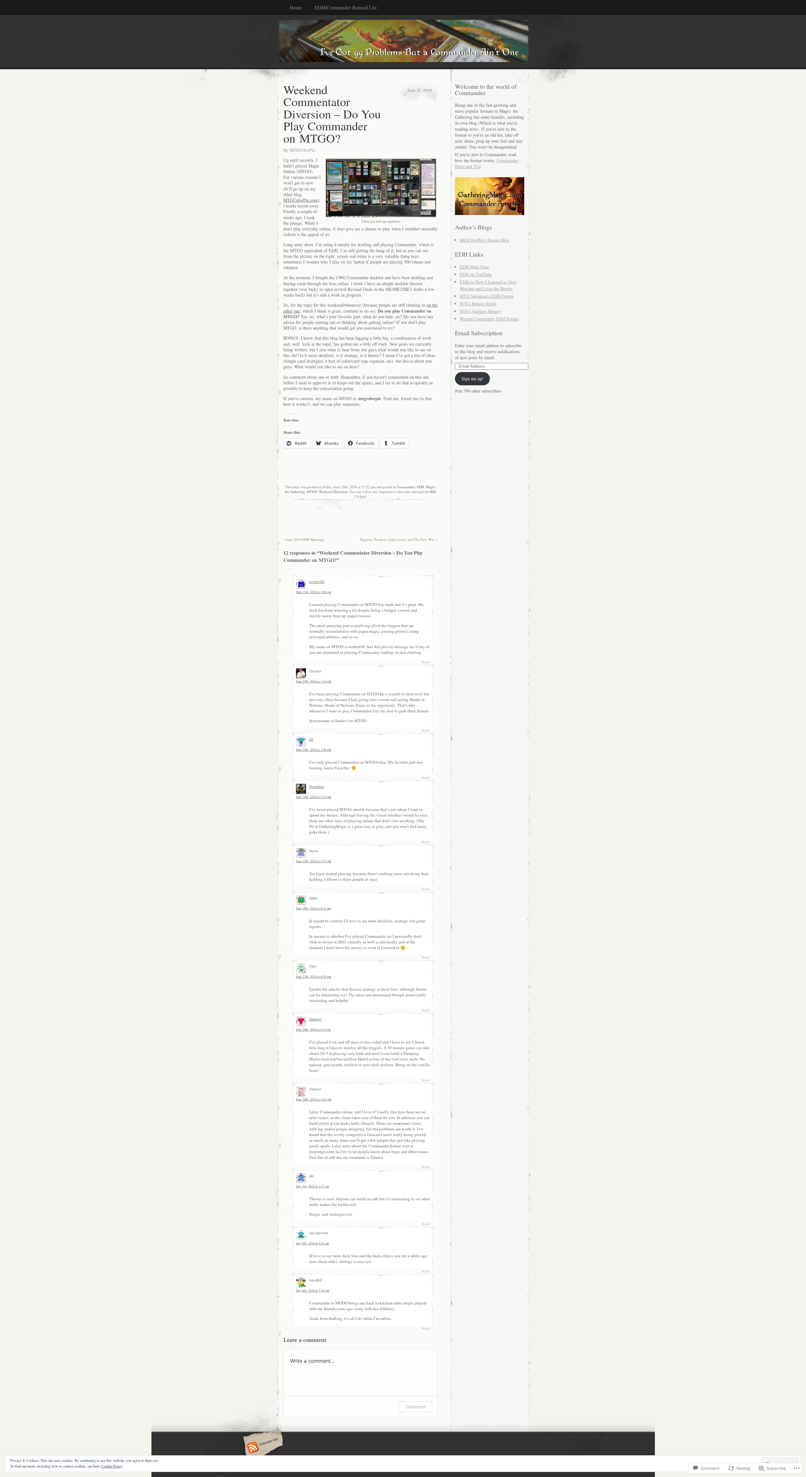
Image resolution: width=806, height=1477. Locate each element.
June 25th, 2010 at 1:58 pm (313, 749)
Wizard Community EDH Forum (489, 319)
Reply (426, 662)
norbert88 (316, 581)
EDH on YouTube (476, 274)
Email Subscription (478, 333)
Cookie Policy (111, 1466)
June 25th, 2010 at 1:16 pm (313, 681)
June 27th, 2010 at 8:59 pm (313, 976)
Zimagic (315, 1018)
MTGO (312, 491)
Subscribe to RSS (262, 1448)
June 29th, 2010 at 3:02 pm (313, 1099)
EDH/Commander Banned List (346, 7)
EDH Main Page (474, 267)
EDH (420, 486)
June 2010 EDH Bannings (303, 539)
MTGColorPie (302, 150)
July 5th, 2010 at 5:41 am (312, 1243)
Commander (406, 486)
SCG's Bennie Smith (478, 304)
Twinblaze (316, 786)
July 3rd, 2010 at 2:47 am (312, 1186)
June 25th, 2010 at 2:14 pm (313, 797)
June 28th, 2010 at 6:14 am (313, 1029)
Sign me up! (473, 379)
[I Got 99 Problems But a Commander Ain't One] (403, 41)
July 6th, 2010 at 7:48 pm (312, 1290)
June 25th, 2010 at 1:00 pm (313, 592)
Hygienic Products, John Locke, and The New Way (399, 539)
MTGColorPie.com (300, 200)
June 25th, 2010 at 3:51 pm (313, 861)
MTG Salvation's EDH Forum (487, 296)
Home (296, 7)
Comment (416, 1406)
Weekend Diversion (333, 491)
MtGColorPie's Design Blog (484, 240)
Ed (311, 739)
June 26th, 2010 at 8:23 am (313, 908)
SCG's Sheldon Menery (480, 311)
